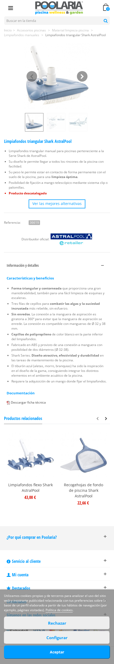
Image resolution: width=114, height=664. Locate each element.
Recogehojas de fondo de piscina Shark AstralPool (83, 490)
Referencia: (12, 222)
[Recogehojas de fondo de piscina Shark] (83, 456)
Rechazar (57, 623)
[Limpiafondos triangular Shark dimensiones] (57, 122)
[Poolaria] (59, 7)
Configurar (57, 637)
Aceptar (57, 651)
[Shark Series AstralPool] (79, 122)
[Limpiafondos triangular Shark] (57, 76)
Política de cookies (59, 610)
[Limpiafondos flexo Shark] (30, 456)
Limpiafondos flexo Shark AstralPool (30, 487)
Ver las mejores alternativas (57, 203)
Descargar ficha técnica (28, 402)
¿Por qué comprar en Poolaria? (32, 537)
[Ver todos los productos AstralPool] (71, 239)
